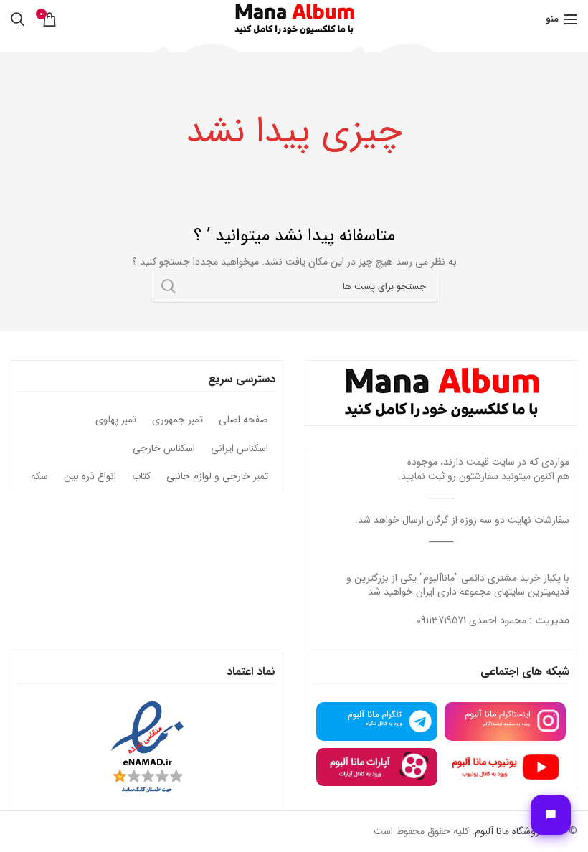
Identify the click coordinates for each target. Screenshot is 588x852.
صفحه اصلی (243, 420)
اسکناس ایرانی (239, 449)
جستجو (168, 286)
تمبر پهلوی (115, 420)
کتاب (141, 477)
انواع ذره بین (90, 477)
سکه (39, 477)
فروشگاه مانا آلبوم (509, 831)
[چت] (551, 815)
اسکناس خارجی (164, 449)
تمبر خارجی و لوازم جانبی (217, 477)
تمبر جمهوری (177, 420)
